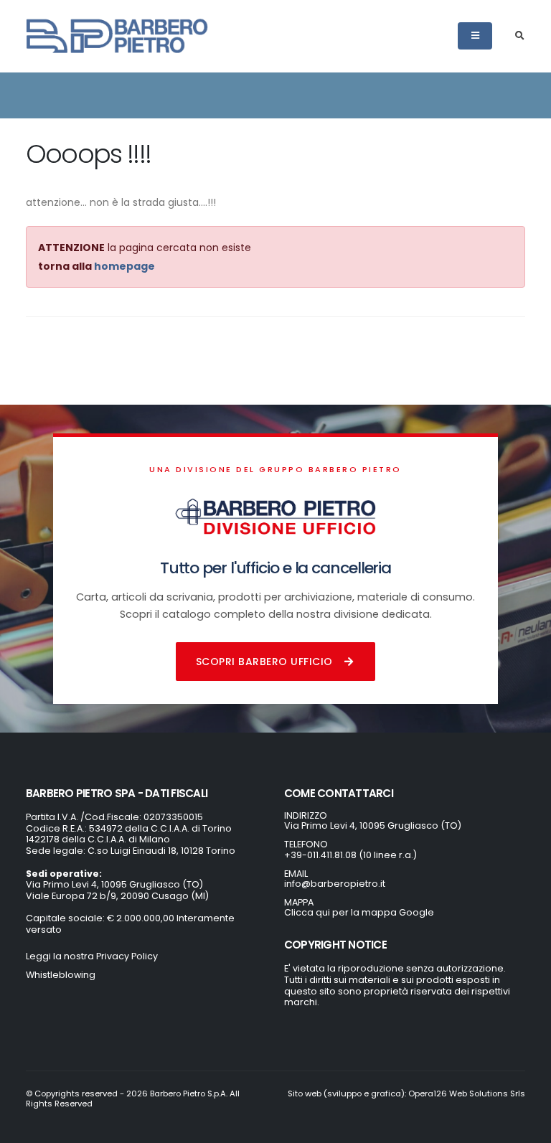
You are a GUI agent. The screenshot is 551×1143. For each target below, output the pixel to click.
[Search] (519, 36)
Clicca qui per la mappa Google (359, 912)
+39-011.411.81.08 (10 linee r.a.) (350, 855)
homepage (124, 266)
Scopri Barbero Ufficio (264, 661)
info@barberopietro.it (334, 884)
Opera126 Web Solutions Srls (466, 1093)
